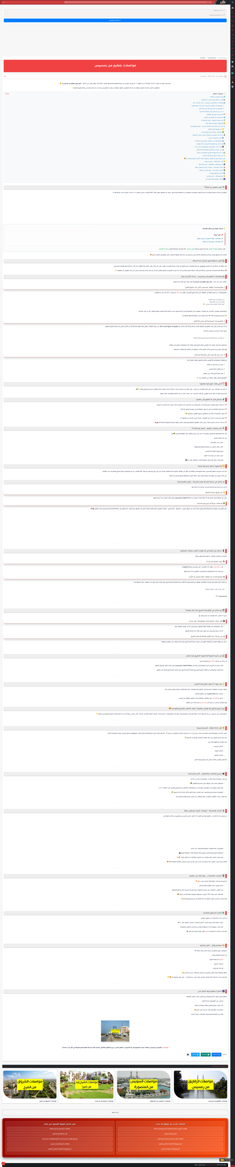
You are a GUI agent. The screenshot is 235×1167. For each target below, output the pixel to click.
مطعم (221, 959)
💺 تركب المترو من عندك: (216, 138)
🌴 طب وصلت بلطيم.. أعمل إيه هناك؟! (213, 120)
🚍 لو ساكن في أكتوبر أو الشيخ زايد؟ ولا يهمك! (210, 144)
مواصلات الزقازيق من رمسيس (217, 1101)
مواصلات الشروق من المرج (48, 1101)
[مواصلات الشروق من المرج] (29, 1085)
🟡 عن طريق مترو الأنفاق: (216, 129)
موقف (214, 698)
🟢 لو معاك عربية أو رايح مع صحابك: (212, 132)
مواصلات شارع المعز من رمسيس (59, 1144)
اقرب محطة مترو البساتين (60, 1134)
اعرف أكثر (226, 1160)
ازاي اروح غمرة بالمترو (170, 1134)
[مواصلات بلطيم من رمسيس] (115, 1031)
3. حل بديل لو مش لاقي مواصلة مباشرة (212, 111)
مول (200, 881)
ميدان (178, 293)
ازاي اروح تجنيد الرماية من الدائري (170, 1149)
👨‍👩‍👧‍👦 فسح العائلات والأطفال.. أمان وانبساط (212, 164)
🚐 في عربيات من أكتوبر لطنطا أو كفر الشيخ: (210, 150)
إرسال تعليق (115, 1112)
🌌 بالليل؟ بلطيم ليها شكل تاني (215, 179)
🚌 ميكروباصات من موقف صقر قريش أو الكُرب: (209, 141)
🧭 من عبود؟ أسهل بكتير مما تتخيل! (214, 156)
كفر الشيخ (203, 703)
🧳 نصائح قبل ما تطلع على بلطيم (214, 117)
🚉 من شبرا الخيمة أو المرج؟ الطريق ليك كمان (211, 153)
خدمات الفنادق (164, 249)
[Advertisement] (173, 39)
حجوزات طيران (213, 249)
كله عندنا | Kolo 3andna (211, 1165)
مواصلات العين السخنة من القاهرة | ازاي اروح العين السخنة (170, 1129)
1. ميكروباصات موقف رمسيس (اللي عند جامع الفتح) (208, 106)
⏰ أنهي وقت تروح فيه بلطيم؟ (216, 114)
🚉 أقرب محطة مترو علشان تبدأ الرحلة (213, 100)
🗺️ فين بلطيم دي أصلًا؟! (217, 97)
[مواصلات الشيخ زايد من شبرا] (86, 1085)
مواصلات (165, 1047)
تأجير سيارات (191, 249)
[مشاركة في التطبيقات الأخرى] (188, 1055)
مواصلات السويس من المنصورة (160, 1101)
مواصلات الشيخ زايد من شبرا (104, 1101)
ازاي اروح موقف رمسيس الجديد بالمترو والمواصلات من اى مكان (60, 1139)
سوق (207, 931)
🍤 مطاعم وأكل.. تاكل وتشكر (216, 176)
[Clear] (210, 2)
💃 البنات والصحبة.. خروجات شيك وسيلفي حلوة (210, 167)
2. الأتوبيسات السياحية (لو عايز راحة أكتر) (211, 109)
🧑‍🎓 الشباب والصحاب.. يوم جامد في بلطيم (212, 170)
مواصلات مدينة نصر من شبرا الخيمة (60, 1129)
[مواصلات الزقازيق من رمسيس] (200, 1085)
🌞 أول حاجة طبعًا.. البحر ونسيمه (215, 161)
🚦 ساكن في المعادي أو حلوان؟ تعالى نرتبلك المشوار (209, 135)
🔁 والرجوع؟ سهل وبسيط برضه (215, 123)
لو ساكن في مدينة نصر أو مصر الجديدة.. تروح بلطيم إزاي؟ (207, 126)
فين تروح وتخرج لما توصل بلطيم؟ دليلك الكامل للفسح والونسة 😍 (204, 158)
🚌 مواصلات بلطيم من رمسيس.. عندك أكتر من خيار (209, 103)
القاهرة (212, 661)
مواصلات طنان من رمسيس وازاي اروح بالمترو (170, 1139)
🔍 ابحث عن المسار (115, 20)
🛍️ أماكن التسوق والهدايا (217, 173)
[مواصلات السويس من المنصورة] (143, 1085)
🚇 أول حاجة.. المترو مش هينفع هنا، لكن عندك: (209, 147)
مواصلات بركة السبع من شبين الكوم (209, 238)
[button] (3, 2)
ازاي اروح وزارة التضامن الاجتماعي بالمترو (170, 1144)
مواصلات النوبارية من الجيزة (212, 242)
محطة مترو (217, 567)
